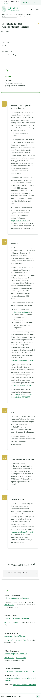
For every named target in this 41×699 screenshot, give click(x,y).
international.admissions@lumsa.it (17, 618)
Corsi (7, 14)
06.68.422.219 (9, 622)
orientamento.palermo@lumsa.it (16, 598)
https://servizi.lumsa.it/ (19, 221)
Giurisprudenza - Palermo (9, 17)
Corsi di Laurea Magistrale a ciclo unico (21, 14)
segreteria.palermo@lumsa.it (15, 636)
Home (4, 14)
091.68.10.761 (9, 605)
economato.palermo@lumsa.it (22, 360)
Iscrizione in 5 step (23, 17)
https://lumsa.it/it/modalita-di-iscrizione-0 (19, 671)
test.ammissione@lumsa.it (21, 385)
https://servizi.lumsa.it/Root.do (24, 685)
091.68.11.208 (21, 640)
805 (16, 622)
